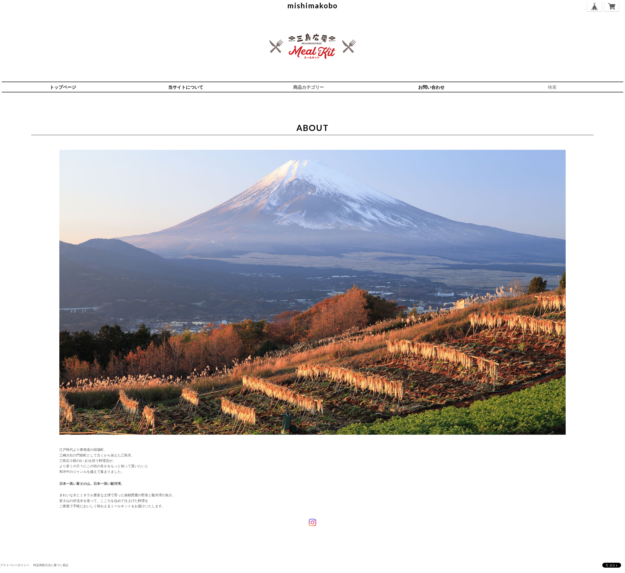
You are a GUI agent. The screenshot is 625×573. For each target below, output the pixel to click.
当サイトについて (185, 87)
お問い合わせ (431, 87)
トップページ (63, 87)
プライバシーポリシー (14, 565)
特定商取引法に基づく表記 (50, 565)
